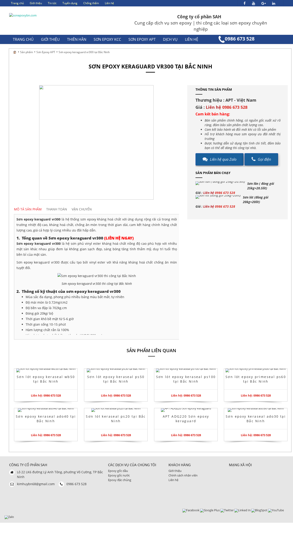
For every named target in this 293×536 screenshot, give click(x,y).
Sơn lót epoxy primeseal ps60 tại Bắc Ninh (255, 379)
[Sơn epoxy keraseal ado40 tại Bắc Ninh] (45, 410)
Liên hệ (173, 480)
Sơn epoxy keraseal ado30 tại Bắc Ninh (256, 418)
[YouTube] (276, 510)
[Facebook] (190, 510)
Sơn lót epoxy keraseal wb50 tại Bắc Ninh (46, 379)
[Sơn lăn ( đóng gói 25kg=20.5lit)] (220, 183)
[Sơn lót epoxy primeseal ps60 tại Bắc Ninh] (255, 370)
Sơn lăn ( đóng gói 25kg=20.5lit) (260, 185)
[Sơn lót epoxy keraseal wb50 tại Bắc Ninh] (45, 370)
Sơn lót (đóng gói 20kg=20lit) (255, 199)
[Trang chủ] (16, 52)
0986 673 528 (240, 38)
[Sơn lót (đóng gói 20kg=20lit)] (218, 197)
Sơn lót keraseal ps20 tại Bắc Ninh (116, 418)
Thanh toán (56, 209)
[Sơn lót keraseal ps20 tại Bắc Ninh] (115, 410)
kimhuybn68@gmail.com (36, 484)
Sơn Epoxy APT (45, 52)
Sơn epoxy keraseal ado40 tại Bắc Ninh (46, 418)
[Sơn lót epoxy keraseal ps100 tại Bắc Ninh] (185, 370)
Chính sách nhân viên (183, 475)
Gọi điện (264, 159)
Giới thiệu (175, 471)
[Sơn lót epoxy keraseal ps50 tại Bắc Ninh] (115, 370)
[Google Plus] (210, 510)
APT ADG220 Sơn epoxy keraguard (186, 418)
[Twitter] (227, 510)
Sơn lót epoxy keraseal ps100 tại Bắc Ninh (186, 379)
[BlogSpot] (259, 510)
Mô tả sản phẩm (28, 209)
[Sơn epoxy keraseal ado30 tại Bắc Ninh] (255, 410)
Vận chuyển (82, 209)
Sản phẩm (26, 52)
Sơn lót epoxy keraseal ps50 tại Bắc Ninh (116, 379)
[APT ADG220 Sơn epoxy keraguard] (185, 410)
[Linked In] (242, 510)
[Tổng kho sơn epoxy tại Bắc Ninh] (23, 15)
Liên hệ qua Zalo (223, 159)
